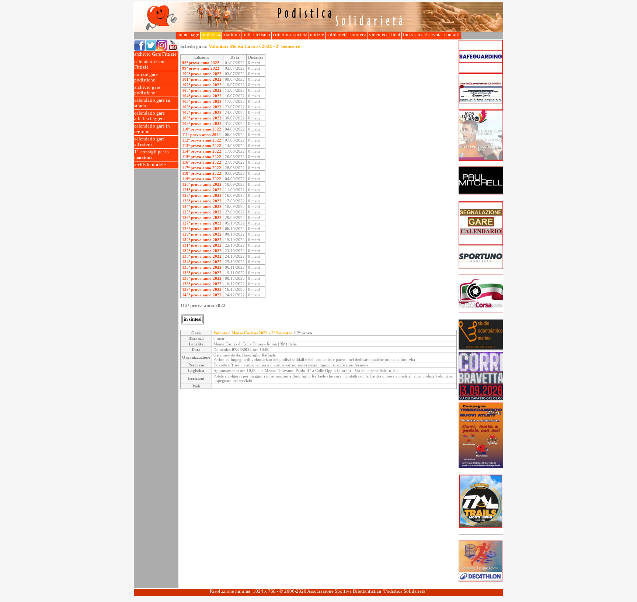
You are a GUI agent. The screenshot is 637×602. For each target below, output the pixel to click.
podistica (211, 34)
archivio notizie (150, 164)
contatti (452, 34)
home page (188, 34)
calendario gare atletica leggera (149, 116)
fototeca (358, 34)
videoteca (379, 34)
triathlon (231, 34)
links (408, 34)
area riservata (428, 34)
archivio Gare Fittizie (155, 54)
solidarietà (337, 34)
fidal (395, 34)
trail (246, 34)
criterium (282, 34)
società (300, 34)
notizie (317, 34)
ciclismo (261, 34)
